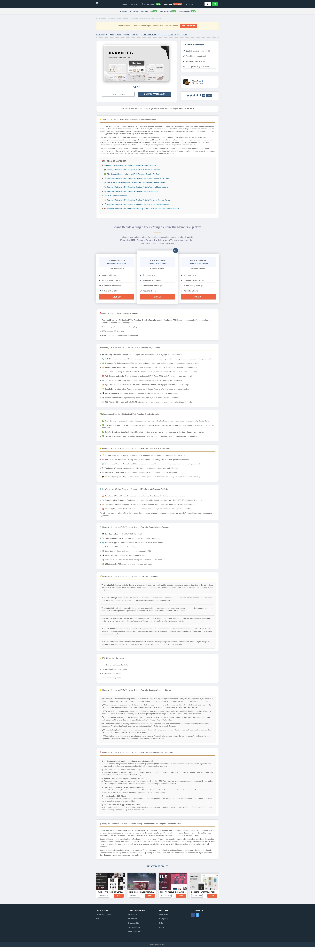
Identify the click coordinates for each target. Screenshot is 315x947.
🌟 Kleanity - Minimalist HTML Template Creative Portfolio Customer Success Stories (137, 200)
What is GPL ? (164, 914)
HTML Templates (187, 11)
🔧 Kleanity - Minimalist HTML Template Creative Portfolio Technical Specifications (136, 187)
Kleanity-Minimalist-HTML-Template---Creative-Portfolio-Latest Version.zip (139, 18)
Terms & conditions (103, 914)
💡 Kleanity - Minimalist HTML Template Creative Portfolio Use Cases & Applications (136, 178)
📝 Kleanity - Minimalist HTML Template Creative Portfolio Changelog (131, 191)
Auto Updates (151, 4)
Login (190, 4)
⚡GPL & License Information (115, 196)
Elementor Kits (148, 11)
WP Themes (134, 11)
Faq (97, 919)
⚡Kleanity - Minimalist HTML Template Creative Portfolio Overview (130, 165)
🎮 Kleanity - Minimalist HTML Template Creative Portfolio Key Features (132, 170)
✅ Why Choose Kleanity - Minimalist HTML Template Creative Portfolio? (132, 174)
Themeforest (112, 18)
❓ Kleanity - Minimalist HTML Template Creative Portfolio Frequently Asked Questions (137, 204)
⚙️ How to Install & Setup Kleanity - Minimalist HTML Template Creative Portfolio (135, 183)
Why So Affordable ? (155, 94)
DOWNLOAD (104, 896)
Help (161, 923)
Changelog (163, 919)
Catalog (131, 936)
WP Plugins (123, 11)
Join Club (172, 4)
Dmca (161, 927)
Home (124, 4)
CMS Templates (167, 11)
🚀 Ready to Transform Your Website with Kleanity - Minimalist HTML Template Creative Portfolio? (142, 209)
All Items (134, 4)
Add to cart (119, 94)
